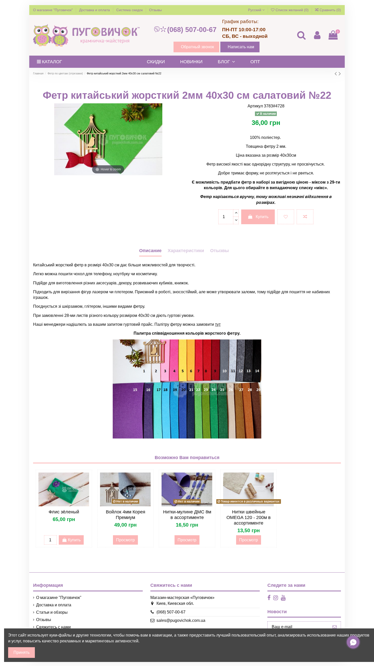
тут (218, 324)
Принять (21, 652)
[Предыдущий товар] (337, 73)
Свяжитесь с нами (53, 627)
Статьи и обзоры (52, 612)
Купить (262, 217)
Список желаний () (292, 10)
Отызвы (219, 250)
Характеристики (186, 250)
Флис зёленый (64, 511)
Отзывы (155, 10)
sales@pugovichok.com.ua (180, 620)
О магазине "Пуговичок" (53, 10)
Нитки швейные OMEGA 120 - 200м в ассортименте (248, 517)
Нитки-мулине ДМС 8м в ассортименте (187, 514)
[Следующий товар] (340, 73)
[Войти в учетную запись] (317, 35)
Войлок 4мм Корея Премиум (125, 514)
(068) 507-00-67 (192, 30)
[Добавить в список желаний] (285, 216)
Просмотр (125, 540)
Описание (150, 250)
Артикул (255, 106)
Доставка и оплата (95, 10)
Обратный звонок (197, 47)
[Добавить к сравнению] (305, 216)
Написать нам (241, 47)
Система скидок (130, 10)
